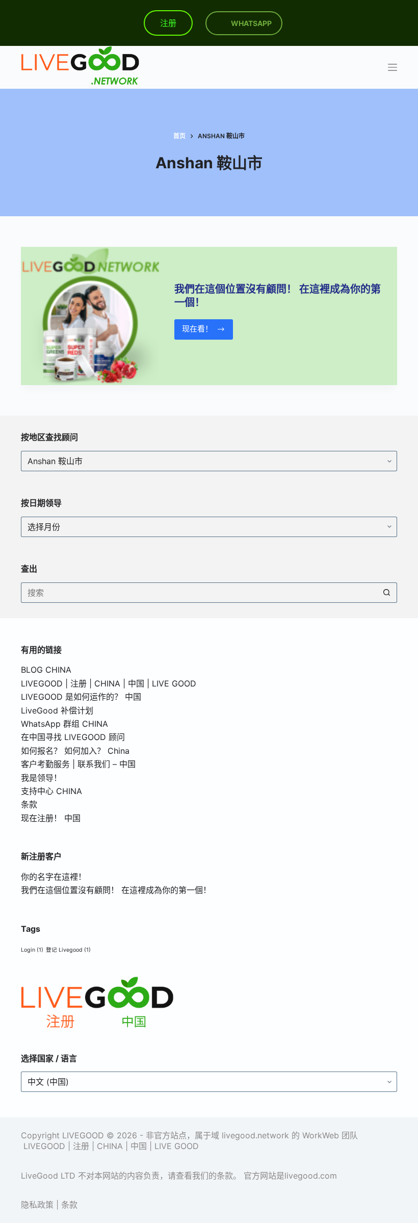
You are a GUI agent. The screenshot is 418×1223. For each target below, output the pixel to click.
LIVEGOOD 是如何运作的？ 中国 (81, 697)
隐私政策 (37, 1205)
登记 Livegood (68, 950)
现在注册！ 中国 (51, 818)
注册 (168, 23)
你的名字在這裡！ (53, 877)
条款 (29, 804)
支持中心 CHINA (51, 791)
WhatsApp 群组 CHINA (64, 724)
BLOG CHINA (46, 670)
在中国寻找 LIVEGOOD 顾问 (73, 737)
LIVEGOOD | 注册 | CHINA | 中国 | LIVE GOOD (108, 683)
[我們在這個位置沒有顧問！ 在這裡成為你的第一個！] (90, 316)
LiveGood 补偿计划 (57, 710)
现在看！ (200, 331)
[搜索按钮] (387, 592)
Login (32, 950)
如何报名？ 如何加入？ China (75, 751)
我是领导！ (41, 778)
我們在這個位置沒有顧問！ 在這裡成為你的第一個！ (116, 890)
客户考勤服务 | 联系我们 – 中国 (78, 764)
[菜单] (392, 67)
